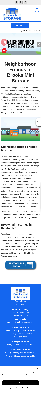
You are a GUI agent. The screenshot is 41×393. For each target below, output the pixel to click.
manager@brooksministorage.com (20, 322)
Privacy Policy (26, 388)
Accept (20, 383)
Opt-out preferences (15, 388)
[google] (25, 2)
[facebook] (16, 2)
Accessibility (20, 304)
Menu (37, 11)
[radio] (4, 42)
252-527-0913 (20, 319)
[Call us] (38, 122)
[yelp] (21, 2)
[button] (38, 369)
